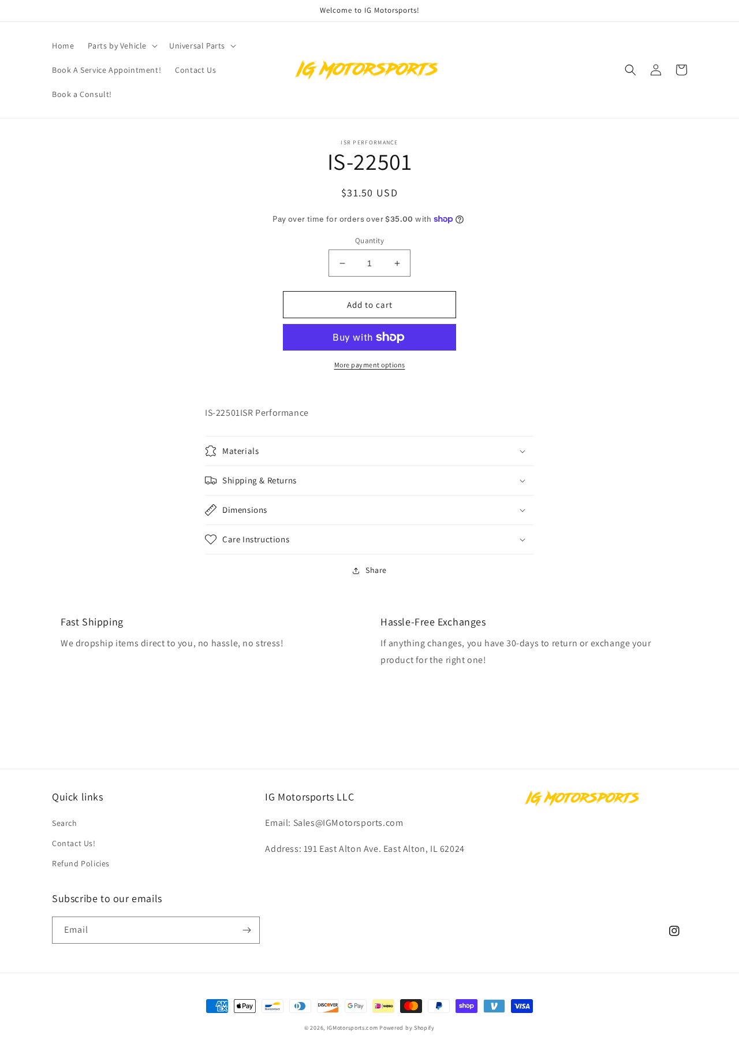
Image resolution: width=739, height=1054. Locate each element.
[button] (121, 45)
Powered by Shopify (407, 1027)
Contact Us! (74, 843)
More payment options (369, 364)
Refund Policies (81, 863)
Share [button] (376, 570)
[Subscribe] (246, 930)
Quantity (369, 240)
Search (64, 823)
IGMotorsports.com (352, 1027)
